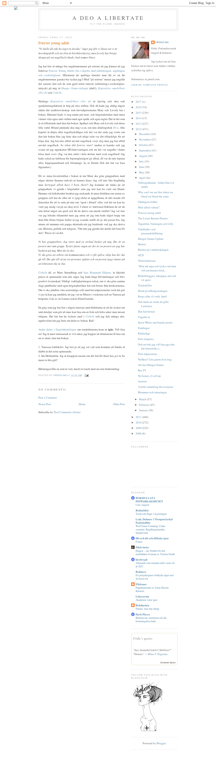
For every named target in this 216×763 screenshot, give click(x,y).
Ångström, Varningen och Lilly (155, 224)
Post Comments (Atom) (67, 412)
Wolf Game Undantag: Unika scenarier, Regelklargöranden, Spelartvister (150, 529)
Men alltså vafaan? (148, 207)
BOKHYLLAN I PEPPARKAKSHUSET (149, 499)
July (141, 161)
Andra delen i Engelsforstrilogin (57, 329)
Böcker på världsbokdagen (153, 250)
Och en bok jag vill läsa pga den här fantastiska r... (156, 346)
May (142, 172)
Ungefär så (144, 317)
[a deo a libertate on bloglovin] (148, 731)
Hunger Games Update (150, 239)
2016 (139, 107)
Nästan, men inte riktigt (147, 608)
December (145, 134)
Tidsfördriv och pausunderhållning (150, 231)
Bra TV (142, 370)
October (144, 145)
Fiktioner (141, 584)
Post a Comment (47, 397)
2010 (139, 422)
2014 (139, 118)
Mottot (142, 244)
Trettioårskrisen (147, 261)
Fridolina (162, 42)
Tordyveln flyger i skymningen (151, 513)
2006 (139, 433)
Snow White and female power (155, 322)
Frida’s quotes (143, 638)
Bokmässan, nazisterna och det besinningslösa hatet (151, 619)
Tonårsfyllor (145, 285)
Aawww (142, 381)
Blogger (161, 743)
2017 (139, 102)
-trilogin (74, 88)
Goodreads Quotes (168, 662)
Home (82, 404)
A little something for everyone (155, 387)
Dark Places (143, 614)
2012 (139, 129)
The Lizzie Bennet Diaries (153, 218)
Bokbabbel (142, 510)
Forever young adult (149, 213)
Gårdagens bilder (147, 202)
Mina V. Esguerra (157, 654)
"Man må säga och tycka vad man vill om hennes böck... (157, 268)
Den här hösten (146, 311)
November (145, 139)
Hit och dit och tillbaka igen (152, 538)
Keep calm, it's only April (152, 296)
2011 (139, 417)
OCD (141, 255)
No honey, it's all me (149, 376)
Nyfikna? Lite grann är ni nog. (155, 359)
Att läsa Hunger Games (151, 365)
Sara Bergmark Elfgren (97, 272)
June (142, 167)
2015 (139, 113)
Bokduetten (142, 605)
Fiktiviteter (142, 547)
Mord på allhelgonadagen (152, 291)
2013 (139, 123)
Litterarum (142, 596)
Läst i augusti (142, 504)
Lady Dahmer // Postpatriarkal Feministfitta (154, 520)
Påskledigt (144, 333)
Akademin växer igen (146, 599)
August (143, 156)
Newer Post (44, 404)
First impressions (147, 354)
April (142, 178)
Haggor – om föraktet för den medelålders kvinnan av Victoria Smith (155, 552)
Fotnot (139, 541)
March (143, 399)
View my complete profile (149, 85)
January (143, 410)
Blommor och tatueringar (152, 392)
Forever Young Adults (62, 71)
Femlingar (144, 328)
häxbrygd (141, 559)
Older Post (119, 404)
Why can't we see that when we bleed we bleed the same (155, 194)
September (145, 150)
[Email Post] (86, 375)
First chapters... (146, 339)
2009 (139, 428)
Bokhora (141, 572)
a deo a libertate (108, 17)
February (144, 405)
